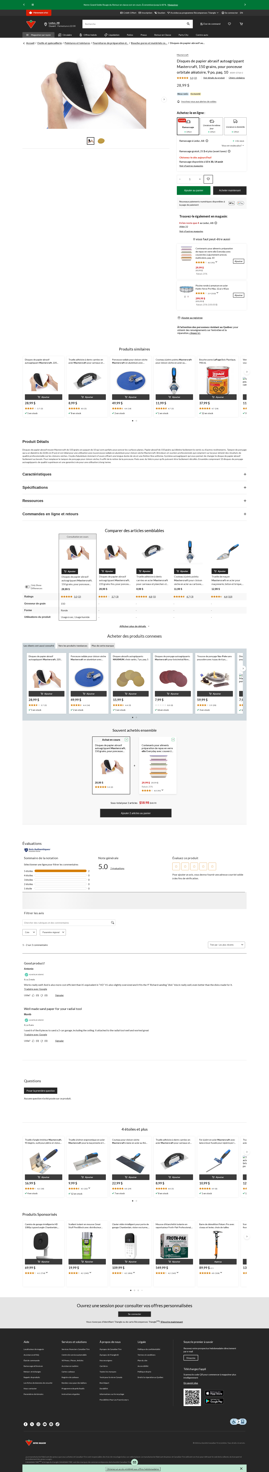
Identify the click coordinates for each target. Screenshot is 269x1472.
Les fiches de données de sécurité (38, 1383)
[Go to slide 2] (101, 141)
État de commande (32, 1360)
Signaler (59, 995)
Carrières (104, 1366)
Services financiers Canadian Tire (76, 1349)
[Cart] (241, 24)
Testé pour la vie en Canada (111, 1377)
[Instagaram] (38, 1424)
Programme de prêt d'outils (73, 1388)
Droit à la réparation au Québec (150, 1377)
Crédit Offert (129, 12)
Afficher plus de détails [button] (133, 626)
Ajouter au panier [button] (193, 190)
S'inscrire (190, 1358)
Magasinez (173, 4)
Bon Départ (104, 1383)
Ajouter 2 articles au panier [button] (136, 813)
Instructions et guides (71, 1394)
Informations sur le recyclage (112, 1394)
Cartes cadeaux (68, 1372)
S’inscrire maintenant (171, 1321)
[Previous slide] (24, 5)
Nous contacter (30, 1388)
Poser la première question (40, 1090)
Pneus (144, 35)
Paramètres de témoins (33, 1394)
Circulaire (67, 35)
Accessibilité (143, 1366)
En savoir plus (191, 1382)
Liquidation (114, 35)
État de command (211, 23)
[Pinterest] (51, 1424)
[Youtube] (45, 1424)
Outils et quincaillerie (49, 42)
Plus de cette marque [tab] (103, 645)
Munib (27, 1014)
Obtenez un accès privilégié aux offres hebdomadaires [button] (133, 1469)
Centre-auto (202, 35)
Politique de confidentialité (149, 1349)
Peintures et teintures (77, 42)
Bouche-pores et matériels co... (149, 42)
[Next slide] (245, 5)
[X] (32, 1424)
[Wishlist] (229, 24)
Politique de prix (144, 1372)
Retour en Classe (162, 35)
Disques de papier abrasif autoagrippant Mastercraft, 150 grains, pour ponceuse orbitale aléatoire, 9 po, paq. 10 (210, 66)
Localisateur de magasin (34, 1349)
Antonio (28, 969)
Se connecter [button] (231, 12)
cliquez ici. (195, 332)
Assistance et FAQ (31, 1355)
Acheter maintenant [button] (230, 190)
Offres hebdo (90, 35)
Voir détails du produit (214, 77)
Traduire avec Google (35, 988)
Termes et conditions (147, 1355)
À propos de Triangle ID (109, 1355)
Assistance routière (70, 1366)
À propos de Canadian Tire (110, 1349)
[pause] (32, 5)
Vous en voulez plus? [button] (232, 145)
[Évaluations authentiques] (37, 850)
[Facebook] (26, 1424)
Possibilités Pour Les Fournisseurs (114, 1400)
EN (241, 12)
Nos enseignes (106, 1360)
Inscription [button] (147, 12)
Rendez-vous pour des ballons (74, 1383)
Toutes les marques (108, 1372)
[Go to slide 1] (90, 141)
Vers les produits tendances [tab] (72, 645)
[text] (43, 408)
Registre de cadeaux (70, 1377)
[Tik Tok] (57, 1424)
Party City (183, 35)
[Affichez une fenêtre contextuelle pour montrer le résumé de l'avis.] (217, 263)
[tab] (188, 126)
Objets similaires (237, 77)
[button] (188, 24)
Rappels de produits (32, 1377)
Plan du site (142, 1360)
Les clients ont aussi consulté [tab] (39, 645)
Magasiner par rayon (41, 35)
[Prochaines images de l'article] (164, 99)
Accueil (30, 42)
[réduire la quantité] (200, 179)
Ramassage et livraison (33, 1366)
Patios (130, 35)
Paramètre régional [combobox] (50, 932)
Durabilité (104, 1388)
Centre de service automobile (74, 1355)
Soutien (161, 12)
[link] (188, 78)
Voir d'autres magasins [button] (191, 165)
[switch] (29, 586)
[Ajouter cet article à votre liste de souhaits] (208, 179)
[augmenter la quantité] (179, 179)
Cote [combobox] (27, 932)
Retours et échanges (32, 1372)
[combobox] (229, 945)
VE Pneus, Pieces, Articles (72, 1360)
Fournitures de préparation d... (110, 42)
